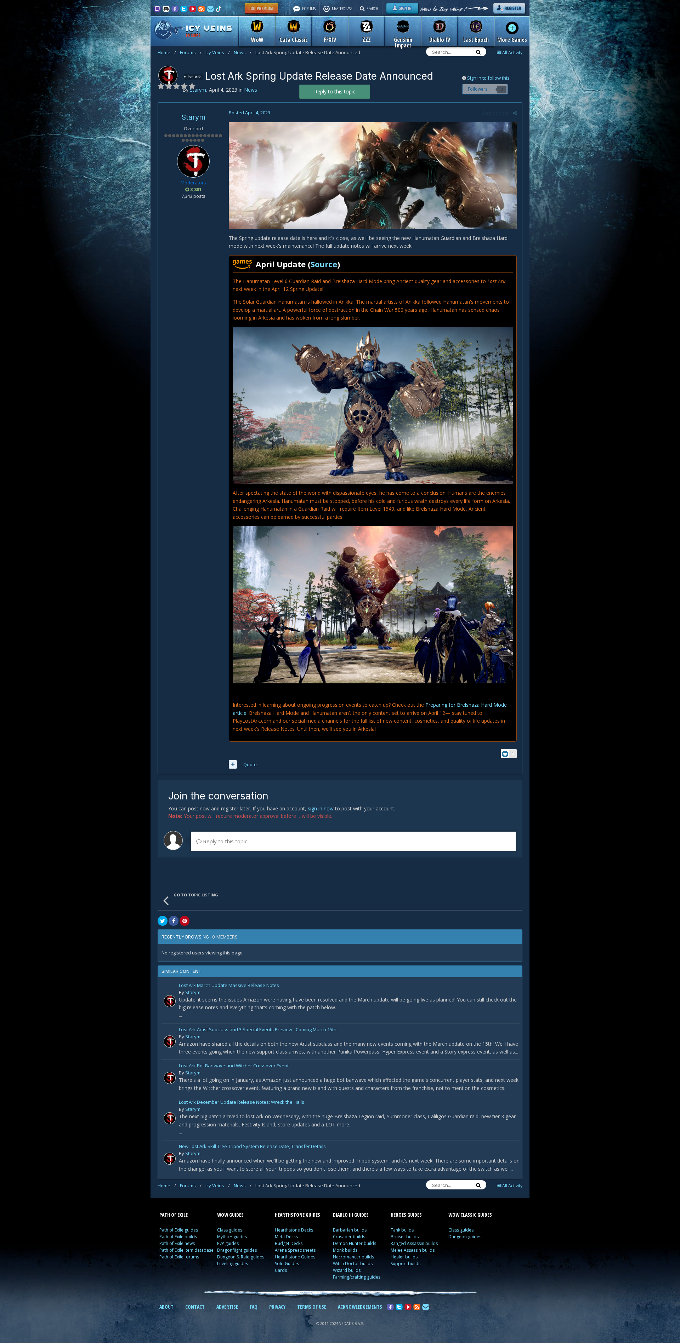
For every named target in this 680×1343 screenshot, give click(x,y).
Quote (250, 764)
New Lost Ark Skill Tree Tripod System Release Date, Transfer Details (252, 1146)
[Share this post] (515, 113)
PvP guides (228, 1243)
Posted (249, 112)
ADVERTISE (227, 1306)
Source (324, 264)
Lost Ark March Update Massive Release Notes (229, 985)
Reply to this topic (334, 91)
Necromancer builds (353, 1257)
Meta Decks (286, 1237)
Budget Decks (288, 1243)
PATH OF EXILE (173, 1214)
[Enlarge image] (373, 175)
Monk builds (345, 1250)
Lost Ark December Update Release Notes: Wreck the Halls (241, 1102)
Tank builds (402, 1230)
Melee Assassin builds (413, 1250)
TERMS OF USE (311, 1306)
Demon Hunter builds (354, 1243)
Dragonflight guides (237, 1250)
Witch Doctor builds (353, 1264)
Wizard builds (347, 1270)
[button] (373, 405)
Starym (193, 117)
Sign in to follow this (488, 78)
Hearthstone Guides (295, 1257)
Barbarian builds (350, 1230)
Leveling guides (232, 1264)
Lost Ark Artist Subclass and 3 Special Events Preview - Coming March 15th (257, 1030)
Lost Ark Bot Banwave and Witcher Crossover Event (234, 1066)
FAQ (253, 1306)
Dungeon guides (464, 1237)
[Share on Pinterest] (184, 921)
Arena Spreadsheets (295, 1250)
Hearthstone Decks (294, 1230)
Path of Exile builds (178, 1237)
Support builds (405, 1264)
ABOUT (166, 1306)
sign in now (321, 808)
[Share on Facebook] (173, 921)
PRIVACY (277, 1306)
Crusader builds (349, 1237)
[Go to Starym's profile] (167, 75)
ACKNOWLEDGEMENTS (360, 1306)
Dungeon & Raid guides (240, 1257)
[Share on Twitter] (163, 921)
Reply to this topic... (226, 841)
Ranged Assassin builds (414, 1243)
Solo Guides (287, 1264)
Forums (191, 52)
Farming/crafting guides (356, 1277)
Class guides (229, 1230)
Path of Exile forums (179, 1257)
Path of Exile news (177, 1243)
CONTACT (195, 1306)
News (242, 52)
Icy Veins (217, 52)
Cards (281, 1270)
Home (167, 52)
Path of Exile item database (186, 1250)
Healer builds (404, 1257)
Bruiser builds (405, 1237)
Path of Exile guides (178, 1230)
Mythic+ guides (232, 1237)
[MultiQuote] (233, 764)
